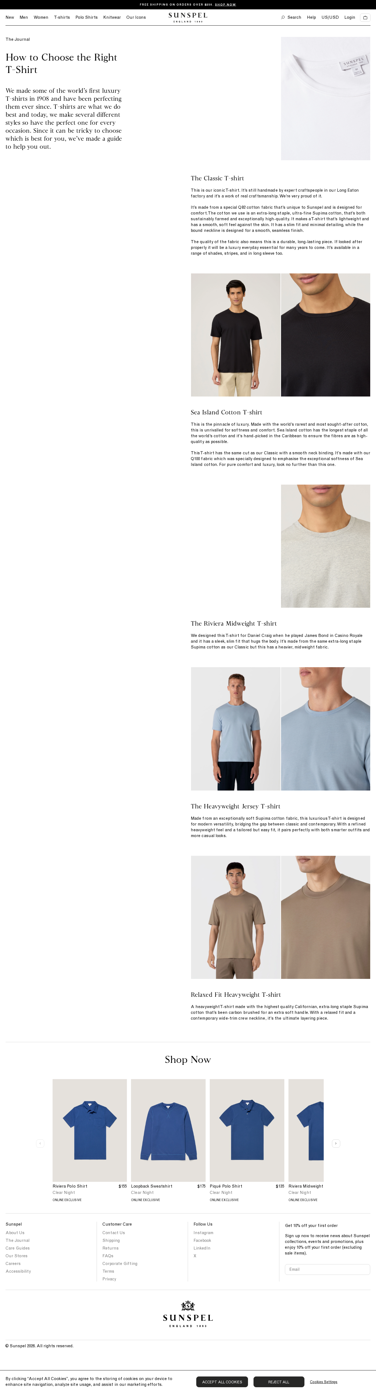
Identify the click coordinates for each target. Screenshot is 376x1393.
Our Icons (136, 17)
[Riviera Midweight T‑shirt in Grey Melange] (235, 546)
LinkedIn (202, 1248)
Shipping (111, 1240)
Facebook (202, 1240)
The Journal (18, 39)
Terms (108, 1271)
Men (24, 17)
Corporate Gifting (119, 1263)
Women (41, 17)
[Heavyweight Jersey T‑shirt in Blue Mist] (235, 728)
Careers (13, 1263)
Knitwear (112, 17)
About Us (15, 1232)
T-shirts (62, 17)
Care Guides (18, 1248)
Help (311, 17)
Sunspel (14, 1224)
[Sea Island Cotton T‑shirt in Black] (325, 335)
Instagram (203, 1232)
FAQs (107, 1255)
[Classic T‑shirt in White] (235, 98)
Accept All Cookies (222, 1382)
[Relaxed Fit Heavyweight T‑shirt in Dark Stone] (235, 917)
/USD (330, 17)
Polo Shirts (86, 17)
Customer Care (117, 1224)
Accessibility (18, 1271)
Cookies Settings (323, 1382)
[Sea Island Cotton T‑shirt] (235, 335)
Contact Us (113, 1232)
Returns (110, 1248)
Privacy (109, 1279)
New (10, 17)
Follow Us (203, 1224)
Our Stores (17, 1255)
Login (349, 17)
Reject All (279, 1382)
